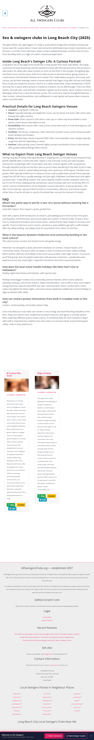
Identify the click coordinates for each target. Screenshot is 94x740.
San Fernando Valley (76, 704)
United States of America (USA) (29, 28)
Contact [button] (21, 505)
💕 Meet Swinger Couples (75, 736)
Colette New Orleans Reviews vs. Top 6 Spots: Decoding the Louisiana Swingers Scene (47, 637)
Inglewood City (46, 697)
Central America (13, 28)
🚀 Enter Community (54, 736)
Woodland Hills (46, 714)
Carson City (46, 694)
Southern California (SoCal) (59, 28)
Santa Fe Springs (46, 707)
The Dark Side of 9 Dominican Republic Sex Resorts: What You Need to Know (47, 640)
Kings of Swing (44, 373)
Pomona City (46, 704)
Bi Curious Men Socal (14, 374)
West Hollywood (16, 714)
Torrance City (46, 711)
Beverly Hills (16, 694)
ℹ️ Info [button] (12, 508)
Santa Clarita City (16, 707)
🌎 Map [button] (11, 505)
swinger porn (48, 654)
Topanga (16, 711)
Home (4, 28)
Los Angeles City (46, 700)
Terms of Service (47, 620)
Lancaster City (76, 697)
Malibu (76, 700)
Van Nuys (76, 711)
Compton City (16, 697)
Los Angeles (73, 28)
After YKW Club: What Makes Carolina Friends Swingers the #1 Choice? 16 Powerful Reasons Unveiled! (47, 634)
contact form (54, 665)
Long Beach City (20, 395)
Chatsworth (77, 694)
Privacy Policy (47, 617)
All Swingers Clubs (47, 20)
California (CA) (44, 28)
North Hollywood (16, 704)
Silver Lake (76, 707)
